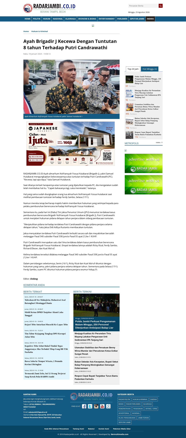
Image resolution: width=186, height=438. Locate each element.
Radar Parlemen (133, 404)
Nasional (58, 18)
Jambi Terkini (143, 418)
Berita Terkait (32, 291)
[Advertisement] (144, 45)
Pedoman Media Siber (122, 429)
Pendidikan (138, 409)
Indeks (158, 143)
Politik (36, 18)
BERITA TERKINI (82, 291)
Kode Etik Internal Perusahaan (56, 429)
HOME (27, 18)
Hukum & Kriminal (39, 31)
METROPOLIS (132, 143)
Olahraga (70, 18)
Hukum (46, 18)
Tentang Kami (78, 429)
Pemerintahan (125, 409)
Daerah (153, 399)
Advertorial (124, 413)
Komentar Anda (34, 285)
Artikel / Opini (151, 409)
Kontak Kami (104, 429)
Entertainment (107, 18)
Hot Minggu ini (150, 68)
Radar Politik (124, 399)
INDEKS (150, 18)
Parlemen (122, 18)
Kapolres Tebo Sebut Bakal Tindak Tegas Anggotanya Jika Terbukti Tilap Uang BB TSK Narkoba (46, 349)
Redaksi (91, 429)
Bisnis (121, 404)
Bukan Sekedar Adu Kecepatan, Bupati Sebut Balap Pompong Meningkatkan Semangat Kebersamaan (96, 365)
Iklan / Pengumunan (127, 418)
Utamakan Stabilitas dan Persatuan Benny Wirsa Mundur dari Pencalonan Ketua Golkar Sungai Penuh (96, 350)
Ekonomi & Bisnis (87, 18)
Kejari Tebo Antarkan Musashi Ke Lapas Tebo (46, 324)
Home (26, 31)
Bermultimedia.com (119, 434)
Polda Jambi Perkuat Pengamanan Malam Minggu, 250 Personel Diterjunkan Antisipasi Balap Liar (95, 324)
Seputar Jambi (137, 18)
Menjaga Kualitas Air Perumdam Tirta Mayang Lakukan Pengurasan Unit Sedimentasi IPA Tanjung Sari (93, 336)
